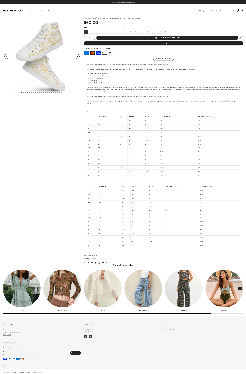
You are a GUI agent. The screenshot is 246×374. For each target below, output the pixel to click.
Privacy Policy (7, 334)
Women (29, 11)
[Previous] (6, 56)
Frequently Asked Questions (11, 332)
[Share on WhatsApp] (107, 263)
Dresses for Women (171, 330)
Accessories (40, 11)
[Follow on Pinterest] (90, 336)
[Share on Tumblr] (96, 263)
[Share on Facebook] (85, 263)
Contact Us (87, 332)
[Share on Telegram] (99, 263)
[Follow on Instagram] (85, 336)
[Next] (77, 56)
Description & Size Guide (163, 58)
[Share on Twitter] (88, 263)
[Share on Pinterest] (92, 263)
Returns (50, 11)
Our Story (87, 329)
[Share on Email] (103, 263)
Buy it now (163, 43)
